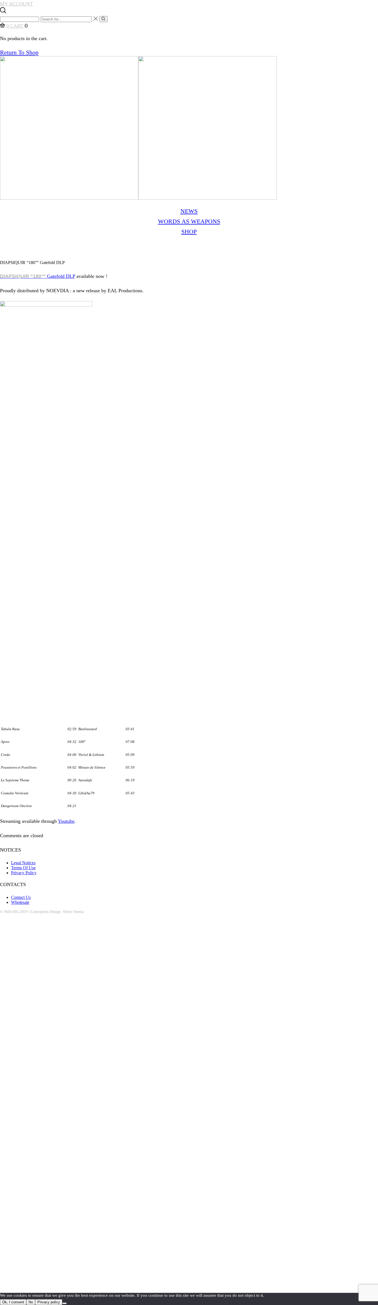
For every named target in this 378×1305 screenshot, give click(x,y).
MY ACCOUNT (16, 4)
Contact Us (21, 897)
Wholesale (20, 902)
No (31, 1302)
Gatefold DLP (37, 276)
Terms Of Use (23, 867)
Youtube (66, 821)
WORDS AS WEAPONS (189, 221)
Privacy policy (48, 1302)
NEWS (189, 211)
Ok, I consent (13, 1302)
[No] (64, 1303)
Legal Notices (23, 862)
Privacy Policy (24, 872)
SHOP (189, 231)
